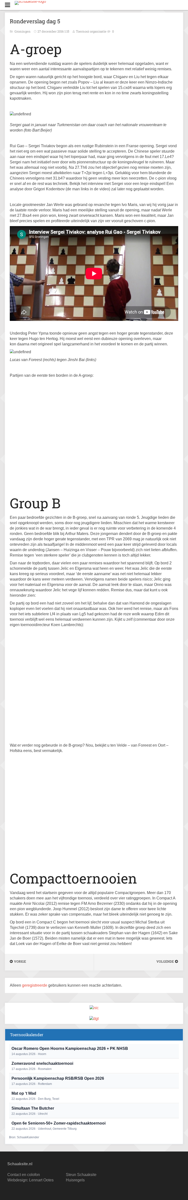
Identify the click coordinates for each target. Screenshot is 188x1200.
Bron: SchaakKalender (24, 1137)
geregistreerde (35, 985)
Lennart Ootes (41, 1180)
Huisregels (75, 1180)
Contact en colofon (23, 1175)
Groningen (22, 31)
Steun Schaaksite (81, 1175)
